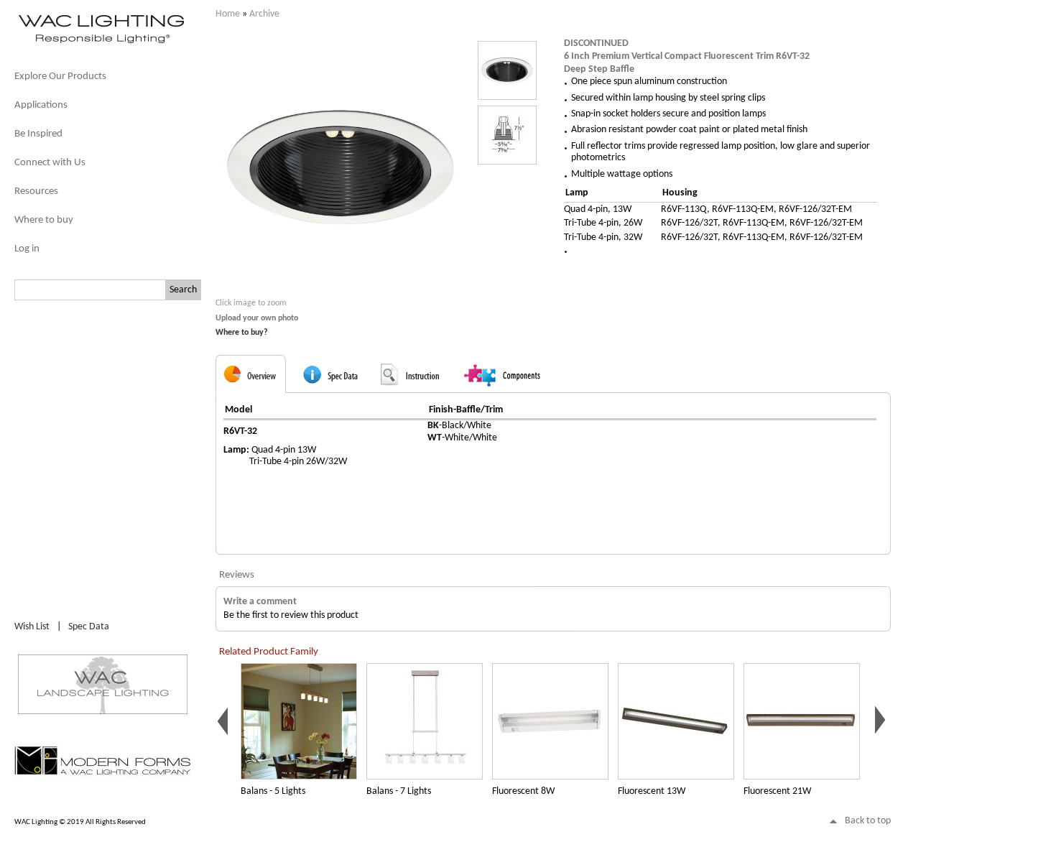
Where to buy (43, 220)
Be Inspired (38, 134)
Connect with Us (49, 162)
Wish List (32, 626)
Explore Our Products (60, 76)
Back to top (868, 820)
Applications (41, 105)
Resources (36, 191)
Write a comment (260, 601)
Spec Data (88, 626)
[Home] (100, 42)
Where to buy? (242, 332)
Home (228, 14)
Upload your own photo (257, 318)
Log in (27, 249)
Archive (264, 14)
